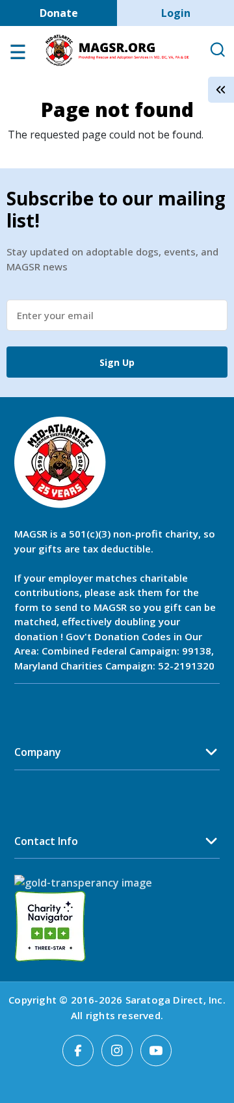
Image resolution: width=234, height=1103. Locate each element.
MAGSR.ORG (117, 50)
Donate (59, 13)
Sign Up (117, 362)
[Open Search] (217, 50)
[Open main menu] (17, 55)
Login (175, 13)
